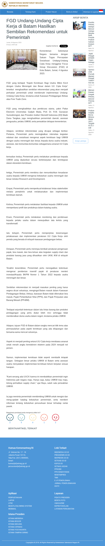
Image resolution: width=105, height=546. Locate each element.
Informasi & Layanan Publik (93, 12)
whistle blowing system (20, 506)
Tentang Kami (30, 12)
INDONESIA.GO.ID (61, 452)
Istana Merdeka (15, 518)
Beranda (10, 12)
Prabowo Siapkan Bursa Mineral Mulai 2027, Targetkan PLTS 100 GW (92, 119)
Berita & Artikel (71, 12)
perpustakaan (15, 497)
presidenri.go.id (62, 455)
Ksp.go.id (58, 463)
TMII (56, 477)
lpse (10, 503)
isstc (56, 486)
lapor (11, 500)
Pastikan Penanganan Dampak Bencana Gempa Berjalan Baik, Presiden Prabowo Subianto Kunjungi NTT (93, 34)
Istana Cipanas (15, 527)
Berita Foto (59, 500)
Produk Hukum (51, 12)
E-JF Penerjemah (62, 480)
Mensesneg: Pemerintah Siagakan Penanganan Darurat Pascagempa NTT (93, 96)
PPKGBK (57, 469)
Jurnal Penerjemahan (65, 483)
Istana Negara (15, 524)
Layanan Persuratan (64, 508)
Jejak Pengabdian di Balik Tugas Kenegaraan (93, 57)
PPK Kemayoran (61, 472)
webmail (12, 508)
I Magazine (59, 503)
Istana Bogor (14, 521)
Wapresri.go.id (61, 458)
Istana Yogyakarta (17, 529)
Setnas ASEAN (60, 466)
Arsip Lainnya (80, 141)
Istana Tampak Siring (18, 532)
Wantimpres (60, 474)
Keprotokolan (61, 506)
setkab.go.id (60, 460)
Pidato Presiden (62, 497)
